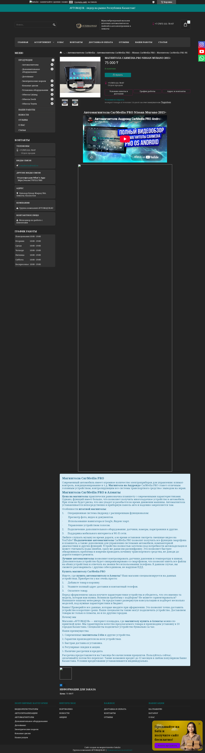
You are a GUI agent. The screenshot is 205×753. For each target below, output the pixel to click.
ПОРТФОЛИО (66, 709)
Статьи (162, 42)
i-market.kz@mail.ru (28, 165)
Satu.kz (117, 747)
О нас (60, 42)
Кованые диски (30, 85)
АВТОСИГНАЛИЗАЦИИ (26, 713)
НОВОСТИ (23, 114)
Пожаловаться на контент (119, 750)
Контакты (76, 42)
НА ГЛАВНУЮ (155, 709)
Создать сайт (80, 2)
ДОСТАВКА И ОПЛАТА (115, 709)
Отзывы (124, 42)
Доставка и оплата (101, 42)
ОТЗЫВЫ (23, 120)
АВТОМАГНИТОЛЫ (24, 717)
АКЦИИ (63, 717)
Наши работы (143, 42)
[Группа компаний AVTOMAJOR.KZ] (86, 25)
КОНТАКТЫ (110, 713)
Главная (23, 42)
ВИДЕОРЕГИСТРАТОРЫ (26, 709)
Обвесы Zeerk (29, 99)
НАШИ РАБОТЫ (26, 109)
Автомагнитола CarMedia (81, 52)
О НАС (21, 125)
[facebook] (61, 685)
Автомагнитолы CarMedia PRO (113, 52)
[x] (64, 685)
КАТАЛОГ (153, 713)
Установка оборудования (35, 90)
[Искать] (54, 24)
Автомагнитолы (30, 64)
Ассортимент (42, 42)
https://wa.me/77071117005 (30, 180)
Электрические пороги (34, 81)
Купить (119, 75)
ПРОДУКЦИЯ (25, 60)
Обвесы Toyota (29, 103)
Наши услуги (21, 737)
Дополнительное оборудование (31, 70)
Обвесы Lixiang (30, 94)
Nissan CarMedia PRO (143, 52)
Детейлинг (27, 76)
